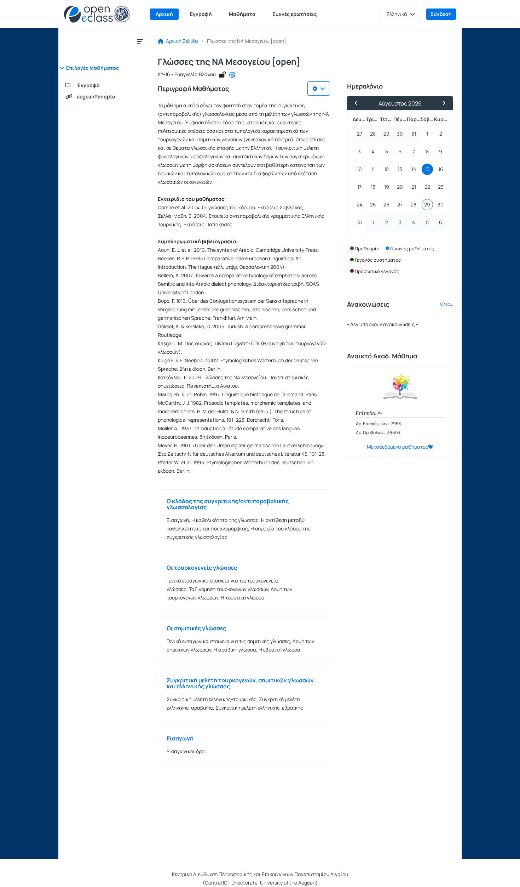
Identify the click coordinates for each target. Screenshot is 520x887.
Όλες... (446, 304)
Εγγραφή (201, 14)
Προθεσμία (367, 248)
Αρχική (164, 14)
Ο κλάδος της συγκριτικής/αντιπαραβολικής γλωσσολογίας (228, 504)
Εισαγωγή (180, 738)
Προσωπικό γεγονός (377, 271)
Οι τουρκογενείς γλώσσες (202, 568)
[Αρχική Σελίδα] (97, 14)
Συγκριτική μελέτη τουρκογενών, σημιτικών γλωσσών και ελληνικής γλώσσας (240, 683)
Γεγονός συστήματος (378, 260)
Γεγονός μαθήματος (412, 248)
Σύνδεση (441, 14)
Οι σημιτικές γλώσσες (196, 628)
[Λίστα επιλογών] (318, 88)
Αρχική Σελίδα (181, 41)
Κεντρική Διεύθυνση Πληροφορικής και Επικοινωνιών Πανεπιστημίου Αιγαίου (260, 874)
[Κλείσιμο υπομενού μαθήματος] (140, 41)
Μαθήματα (242, 14)
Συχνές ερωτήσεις (294, 14)
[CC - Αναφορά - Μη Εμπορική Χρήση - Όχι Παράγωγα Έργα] (232, 75)
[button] (401, 14)
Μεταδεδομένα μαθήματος (397, 446)
